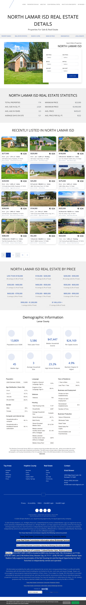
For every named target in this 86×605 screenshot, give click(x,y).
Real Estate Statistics (21, 36)
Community (49, 479)
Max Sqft (65, 68)
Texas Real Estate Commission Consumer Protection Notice (43, 536)
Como (27, 472)
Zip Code (48, 477)
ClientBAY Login (48, 503)
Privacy (23, 503)
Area (47, 481)
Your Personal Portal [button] (53, 4)
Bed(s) (48, 61)
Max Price (65, 54)
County (48, 472)
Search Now (72, 76)
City (47, 474)
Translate (55, 592)
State (47, 470)
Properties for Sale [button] (33, 4)
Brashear (28, 470)
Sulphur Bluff (29, 477)
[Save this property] (25, 139)
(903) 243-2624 (73, 480)
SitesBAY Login (60, 503)
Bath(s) (65, 61)
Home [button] (24, 4)
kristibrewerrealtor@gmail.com (74, 484)
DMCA (39, 503)
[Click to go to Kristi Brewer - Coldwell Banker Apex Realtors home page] (5, 4)
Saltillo (28, 474)
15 (22, 255)
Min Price (48, 54)
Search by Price (50, 36)
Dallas (7, 472)
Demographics (65, 36)
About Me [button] (43, 4)
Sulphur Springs (30, 479)
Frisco (7, 479)
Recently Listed (35, 36)
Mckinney (8, 474)
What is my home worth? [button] (69, 4)
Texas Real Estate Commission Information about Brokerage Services (43, 585)
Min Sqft (48, 68)
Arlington (8, 477)
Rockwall (8, 470)
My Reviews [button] (81, 4)
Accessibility (31, 503)
